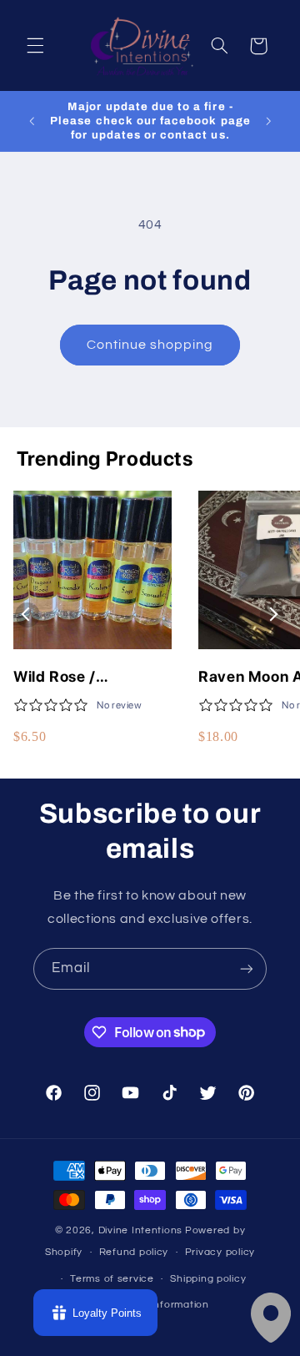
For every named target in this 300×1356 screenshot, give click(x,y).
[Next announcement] (268, 121)
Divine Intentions (140, 1230)
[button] (35, 46)
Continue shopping (150, 344)
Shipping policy (208, 1278)
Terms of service (112, 1278)
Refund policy (134, 1252)
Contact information (158, 1304)
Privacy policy (220, 1252)
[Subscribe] (247, 968)
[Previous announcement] (31, 121)
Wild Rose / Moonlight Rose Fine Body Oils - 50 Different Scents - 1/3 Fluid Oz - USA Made (92, 677)
